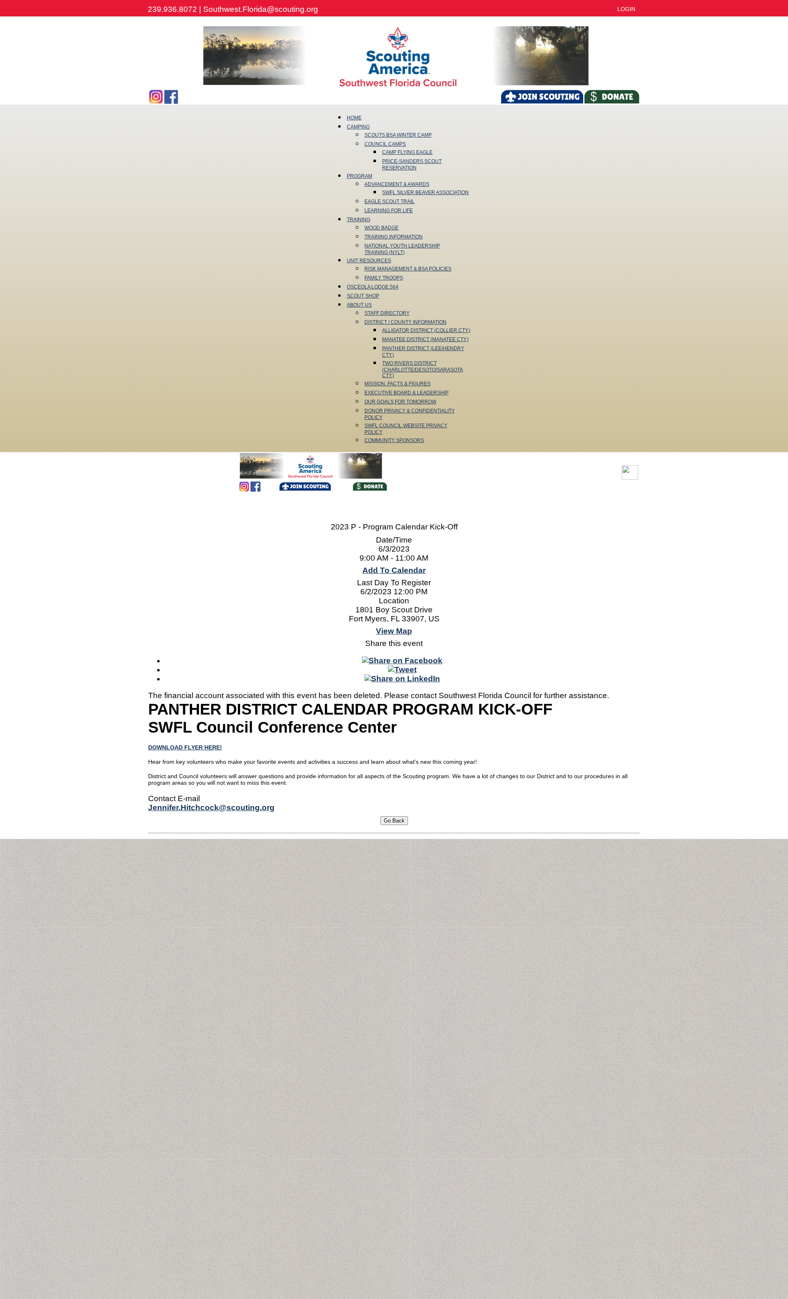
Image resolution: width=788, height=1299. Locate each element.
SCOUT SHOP (363, 296)
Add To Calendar (394, 570)
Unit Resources (369, 260)
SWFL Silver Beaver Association (425, 192)
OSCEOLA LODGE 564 (373, 287)
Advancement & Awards (396, 184)
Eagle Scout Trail (389, 201)
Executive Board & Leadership (406, 393)
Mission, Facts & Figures (397, 384)
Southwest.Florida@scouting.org (260, 9)
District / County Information (405, 322)
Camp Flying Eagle (407, 152)
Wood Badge (381, 228)
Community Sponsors (394, 440)
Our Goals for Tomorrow (400, 402)
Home (354, 118)
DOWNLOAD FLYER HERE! (185, 747)
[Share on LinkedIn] (402, 678)
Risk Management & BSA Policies (407, 269)
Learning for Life (388, 210)
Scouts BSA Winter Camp (398, 135)
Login (626, 9)
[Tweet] (402, 669)
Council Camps (385, 144)
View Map (394, 631)
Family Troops (383, 278)
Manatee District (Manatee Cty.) (425, 339)
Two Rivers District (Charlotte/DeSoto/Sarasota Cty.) (422, 369)
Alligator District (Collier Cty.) (426, 330)
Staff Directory (387, 313)
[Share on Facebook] (402, 660)
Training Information (393, 237)
